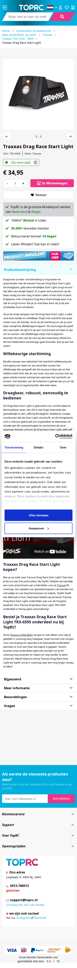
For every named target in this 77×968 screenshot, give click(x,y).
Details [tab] (38, 447)
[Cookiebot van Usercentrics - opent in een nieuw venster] (55, 436)
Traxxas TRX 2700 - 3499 (18, 39)
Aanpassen (36, 528)
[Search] (62, 16)
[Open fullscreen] (38, 93)
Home (6, 31)
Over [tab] (63, 447)
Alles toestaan (38, 515)
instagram (23, 918)
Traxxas (47, 35)
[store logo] (31, 7)
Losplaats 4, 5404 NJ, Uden (23, 877)
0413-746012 (19, 886)
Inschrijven (61, 798)
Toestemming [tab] (14, 447)
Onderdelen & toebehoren (33, 31)
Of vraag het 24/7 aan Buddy (25, 905)
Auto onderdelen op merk (19, 35)
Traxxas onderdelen (21, 635)
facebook (40, 918)
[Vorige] (6, 136)
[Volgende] (70, 136)
